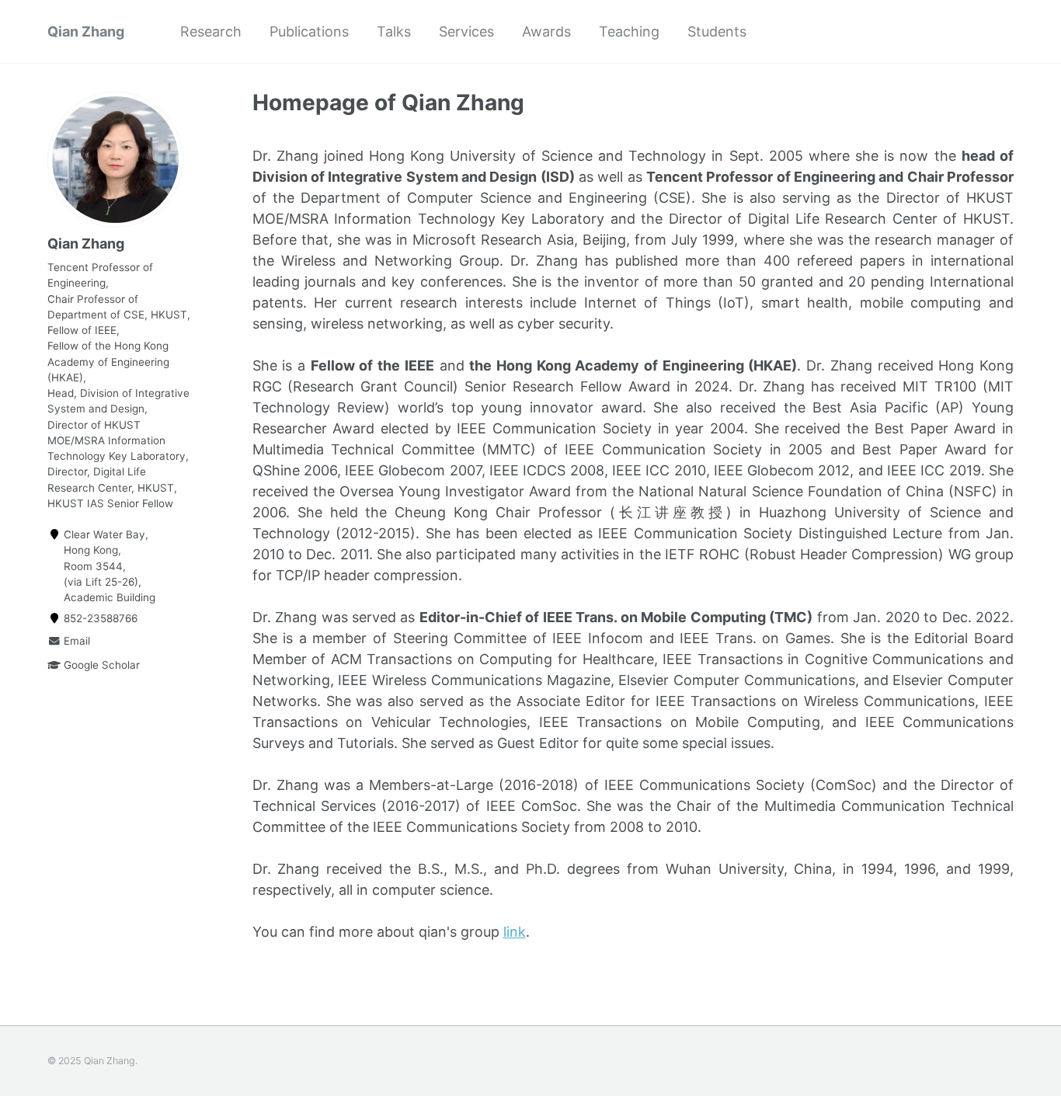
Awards (546, 31)
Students (716, 31)
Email (75, 641)
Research (211, 31)
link (514, 932)
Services (466, 31)
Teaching (629, 31)
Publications (309, 31)
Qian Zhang (85, 31)
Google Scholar (100, 665)
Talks (394, 31)
